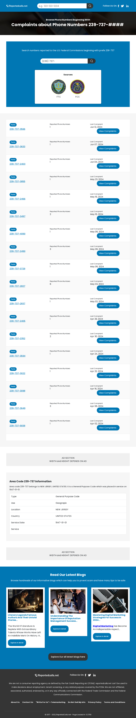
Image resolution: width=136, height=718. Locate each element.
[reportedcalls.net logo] (47, 675)
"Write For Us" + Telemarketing (50, 702)
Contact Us (27, 702)
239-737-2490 (17, 251)
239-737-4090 (17, 233)
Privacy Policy (94, 702)
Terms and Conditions (114, 702)
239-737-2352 (17, 338)
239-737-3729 (17, 268)
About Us (15, 702)
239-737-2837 (17, 303)
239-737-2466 (17, 198)
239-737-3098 (17, 390)
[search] (90, 6)
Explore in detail (17, 643)
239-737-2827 (17, 286)
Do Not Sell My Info (76, 702)
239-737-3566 (17, 129)
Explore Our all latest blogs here (68, 656)
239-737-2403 (17, 164)
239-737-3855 (17, 181)
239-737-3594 (17, 355)
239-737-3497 (17, 216)
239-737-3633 (17, 146)
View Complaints (107, 131)
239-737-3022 (17, 373)
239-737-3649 (17, 408)
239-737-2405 (17, 321)
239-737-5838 (17, 425)
